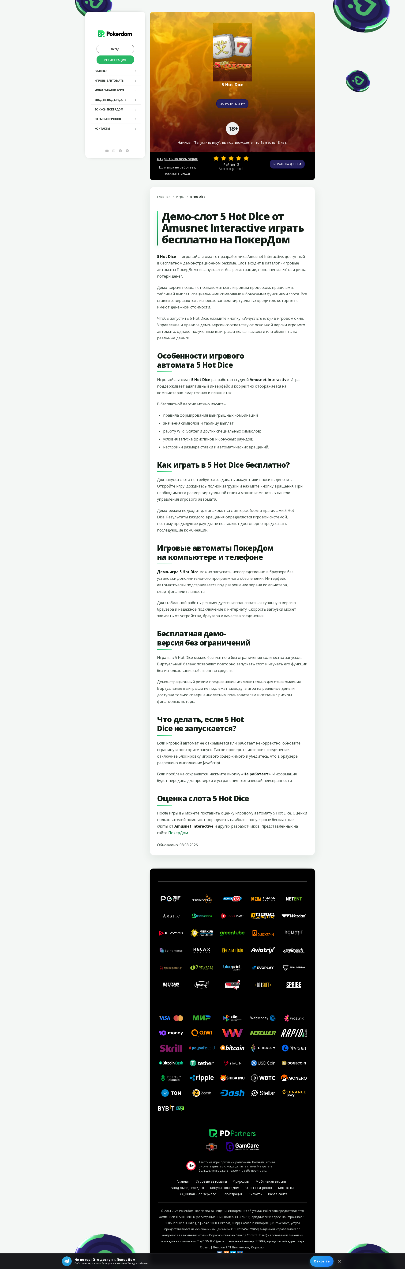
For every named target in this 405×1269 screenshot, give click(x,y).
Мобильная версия (109, 90)
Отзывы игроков (107, 119)
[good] (238, 158)
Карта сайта (278, 1194)
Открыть (322, 1261)
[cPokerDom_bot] (127, 150)
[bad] (216, 158)
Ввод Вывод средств (110, 100)
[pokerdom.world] (113, 150)
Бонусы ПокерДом (108, 109)
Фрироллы (241, 1181)
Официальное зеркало (198, 1194)
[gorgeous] (246, 158)
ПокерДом (178, 832)
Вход (115, 49)
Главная (100, 71)
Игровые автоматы (109, 81)
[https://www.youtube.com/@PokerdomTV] (107, 150)
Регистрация (115, 60)
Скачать (255, 1194)
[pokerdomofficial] (120, 150)
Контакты (102, 129)
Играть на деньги (287, 164)
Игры (180, 196)
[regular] (231, 158)
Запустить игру (232, 104)
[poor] (223, 158)
